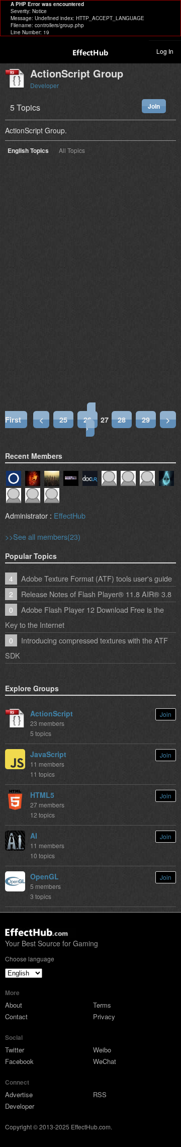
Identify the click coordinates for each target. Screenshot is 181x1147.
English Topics (28, 151)
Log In (164, 51)
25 (63, 420)
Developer (44, 85)
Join (154, 106)
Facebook (19, 1061)
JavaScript (48, 754)
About (13, 1005)
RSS (100, 1094)
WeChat (104, 1061)
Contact (16, 1016)
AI (33, 836)
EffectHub (69, 515)
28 (122, 420)
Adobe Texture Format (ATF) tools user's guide (96, 578)
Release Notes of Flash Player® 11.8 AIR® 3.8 (96, 594)
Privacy (104, 1016)
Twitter (14, 1049)
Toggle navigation (12, 50)
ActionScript (51, 713)
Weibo (102, 1049)
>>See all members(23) (42, 536)
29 (146, 420)
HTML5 (42, 795)
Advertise (19, 1094)
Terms (102, 1005)
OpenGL (44, 876)
